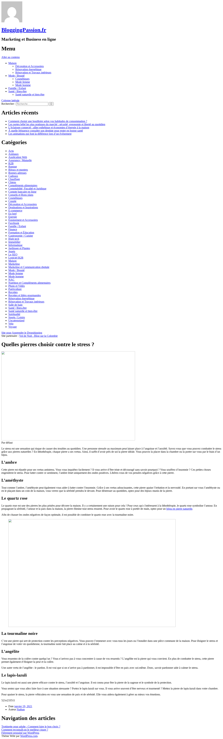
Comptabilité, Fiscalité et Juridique (27, 188)
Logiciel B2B (15, 257)
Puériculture (15, 289)
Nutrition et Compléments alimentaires (29, 282)
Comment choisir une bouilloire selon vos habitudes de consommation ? (47, 121)
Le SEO (12, 254)
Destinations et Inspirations (23, 207)
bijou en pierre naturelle (179, 508)
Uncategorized (16, 320)
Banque (12, 166)
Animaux (13, 154)
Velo (10, 323)
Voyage (12, 326)
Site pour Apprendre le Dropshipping (21, 332)
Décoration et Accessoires (29, 66)
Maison (12, 63)
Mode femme (22, 81)
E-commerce (15, 210)
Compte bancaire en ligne (22, 191)
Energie (12, 216)
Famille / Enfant (17, 88)
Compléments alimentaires (22, 185)
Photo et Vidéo (16, 285)
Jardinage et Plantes (19, 248)
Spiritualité (14, 314)
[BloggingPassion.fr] (11, 21)
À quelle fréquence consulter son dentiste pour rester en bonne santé (45, 130)
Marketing (14, 263)
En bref (12, 213)
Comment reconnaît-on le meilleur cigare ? (24, 729)
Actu (11, 150)
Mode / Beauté (16, 75)
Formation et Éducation (21, 232)
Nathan (21, 709)
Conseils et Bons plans (20, 194)
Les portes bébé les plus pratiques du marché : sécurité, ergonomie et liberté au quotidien (56, 124)
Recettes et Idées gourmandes (24, 295)
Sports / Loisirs (16, 317)
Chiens (12, 182)
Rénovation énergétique (28, 69)
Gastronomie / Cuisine (20, 235)
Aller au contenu (10, 57)
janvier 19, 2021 (23, 706)
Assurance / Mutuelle (20, 160)
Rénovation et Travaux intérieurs (33, 72)
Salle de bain (15, 304)
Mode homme (23, 85)
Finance (12, 229)
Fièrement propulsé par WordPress (20, 732)
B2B (11, 163)
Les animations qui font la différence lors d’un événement (39, 133)
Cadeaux (13, 175)
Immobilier (14, 241)
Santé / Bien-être (17, 91)
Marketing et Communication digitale (28, 267)
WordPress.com (28, 735)
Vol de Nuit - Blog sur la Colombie (38, 335)
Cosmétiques (22, 78)
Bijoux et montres (18, 169)
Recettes (13, 292)
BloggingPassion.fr (23, 30)
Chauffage (14, 179)
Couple (12, 201)
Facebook (13, 223)
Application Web (17, 157)
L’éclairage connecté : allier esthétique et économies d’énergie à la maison (48, 127)
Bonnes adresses (17, 172)
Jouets (11, 251)
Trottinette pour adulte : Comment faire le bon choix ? (30, 726)
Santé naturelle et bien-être (29, 94)
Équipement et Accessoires (23, 219)
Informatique (15, 245)
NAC (11, 279)
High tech (13, 238)
